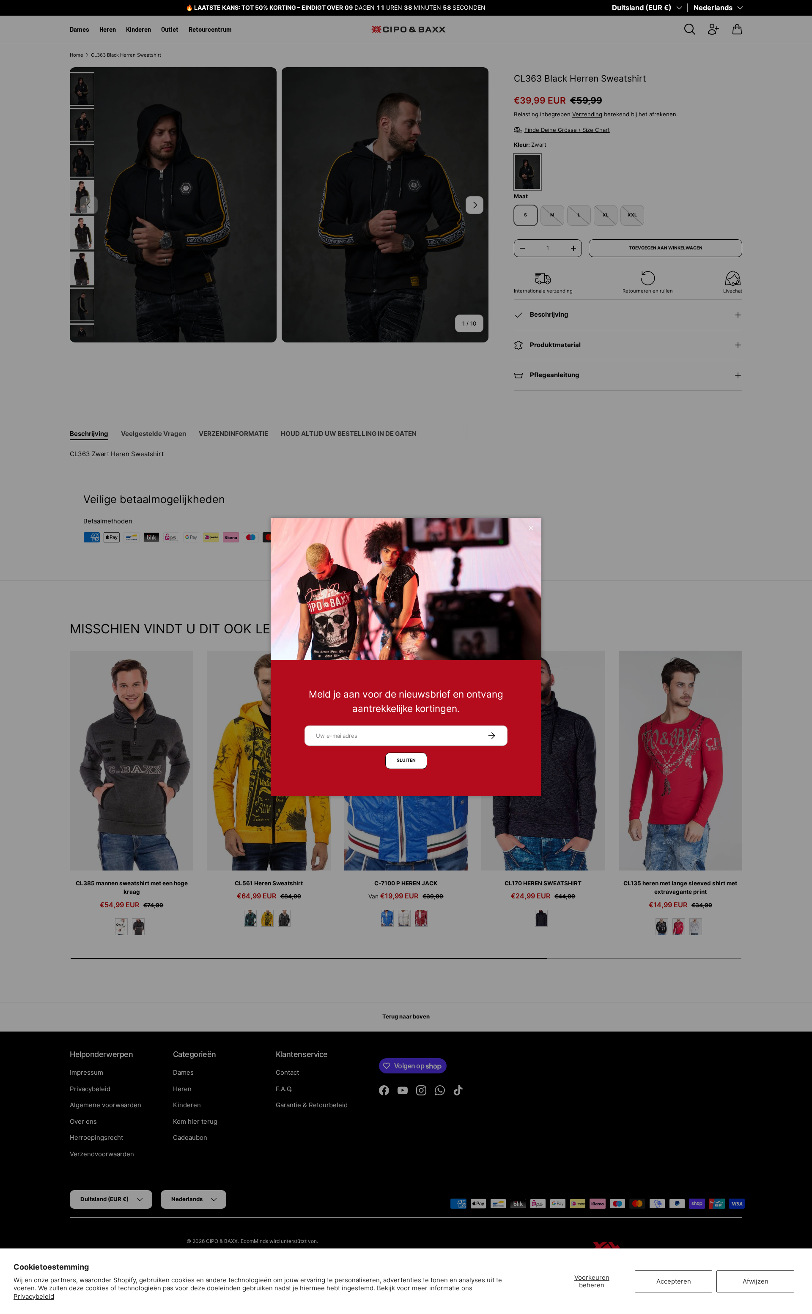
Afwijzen (755, 1281)
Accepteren (673, 1281)
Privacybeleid (34, 1296)
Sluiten (406, 760)
